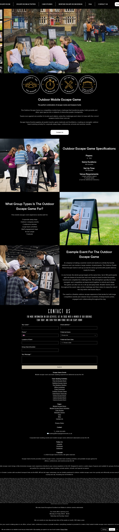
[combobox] (78, 335)
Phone (24, 332)
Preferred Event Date (67, 339)
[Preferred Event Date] (62, 342)
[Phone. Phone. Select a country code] (24, 335)
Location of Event (27, 339)
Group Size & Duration (28, 347)
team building (55, 468)
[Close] (117, 529)
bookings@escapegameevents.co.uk (60, 433)
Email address (65, 325)
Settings (104, 529)
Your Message (26, 354)
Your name (25, 325)
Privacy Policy (64, 529)
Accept (112, 529)
